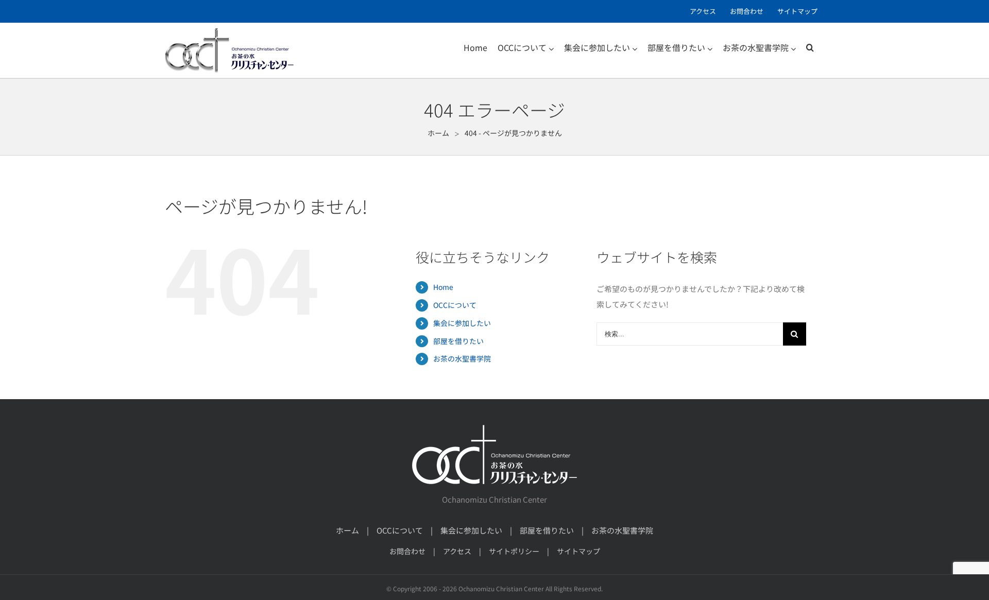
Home (443, 287)
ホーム (347, 530)
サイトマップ (578, 551)
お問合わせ (407, 551)
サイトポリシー (514, 551)
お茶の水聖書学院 (462, 358)
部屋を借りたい (458, 341)
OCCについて (454, 305)
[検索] (810, 47)
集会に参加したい (462, 323)
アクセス (457, 551)
